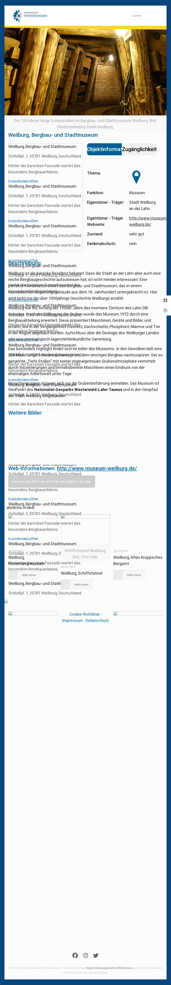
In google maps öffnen (23, 181)
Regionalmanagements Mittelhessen (109, 968)
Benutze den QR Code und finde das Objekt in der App (51, 482)
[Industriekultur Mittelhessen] (30, 16)
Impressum (72, 620)
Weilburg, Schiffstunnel (81, 573)
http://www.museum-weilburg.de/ (97, 468)
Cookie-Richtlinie (84, 614)
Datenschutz (97, 620)
